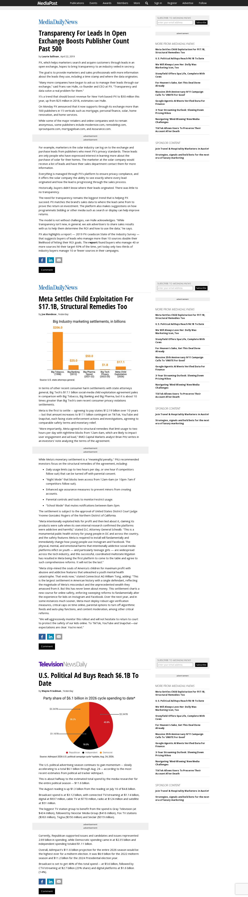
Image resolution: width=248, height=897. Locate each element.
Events (93, 3)
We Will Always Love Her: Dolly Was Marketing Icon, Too (175, 66)
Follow (203, 3)
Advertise (187, 3)
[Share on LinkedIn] (50, 260)
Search (147, 3)
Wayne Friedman (51, 691)
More (137, 3)
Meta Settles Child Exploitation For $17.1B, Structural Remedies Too (180, 51)
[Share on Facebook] (42, 260)
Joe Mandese (49, 314)
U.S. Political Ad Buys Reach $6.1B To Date (179, 58)
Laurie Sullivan (50, 56)
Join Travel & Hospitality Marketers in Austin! (182, 148)
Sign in (158, 3)
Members (122, 3)
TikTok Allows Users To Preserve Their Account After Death (178, 130)
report (93, 242)
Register (172, 3)
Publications (77, 3)
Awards (107, 3)
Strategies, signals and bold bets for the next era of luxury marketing (182, 156)
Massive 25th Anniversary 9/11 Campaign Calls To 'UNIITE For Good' (179, 93)
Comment (47, 269)
